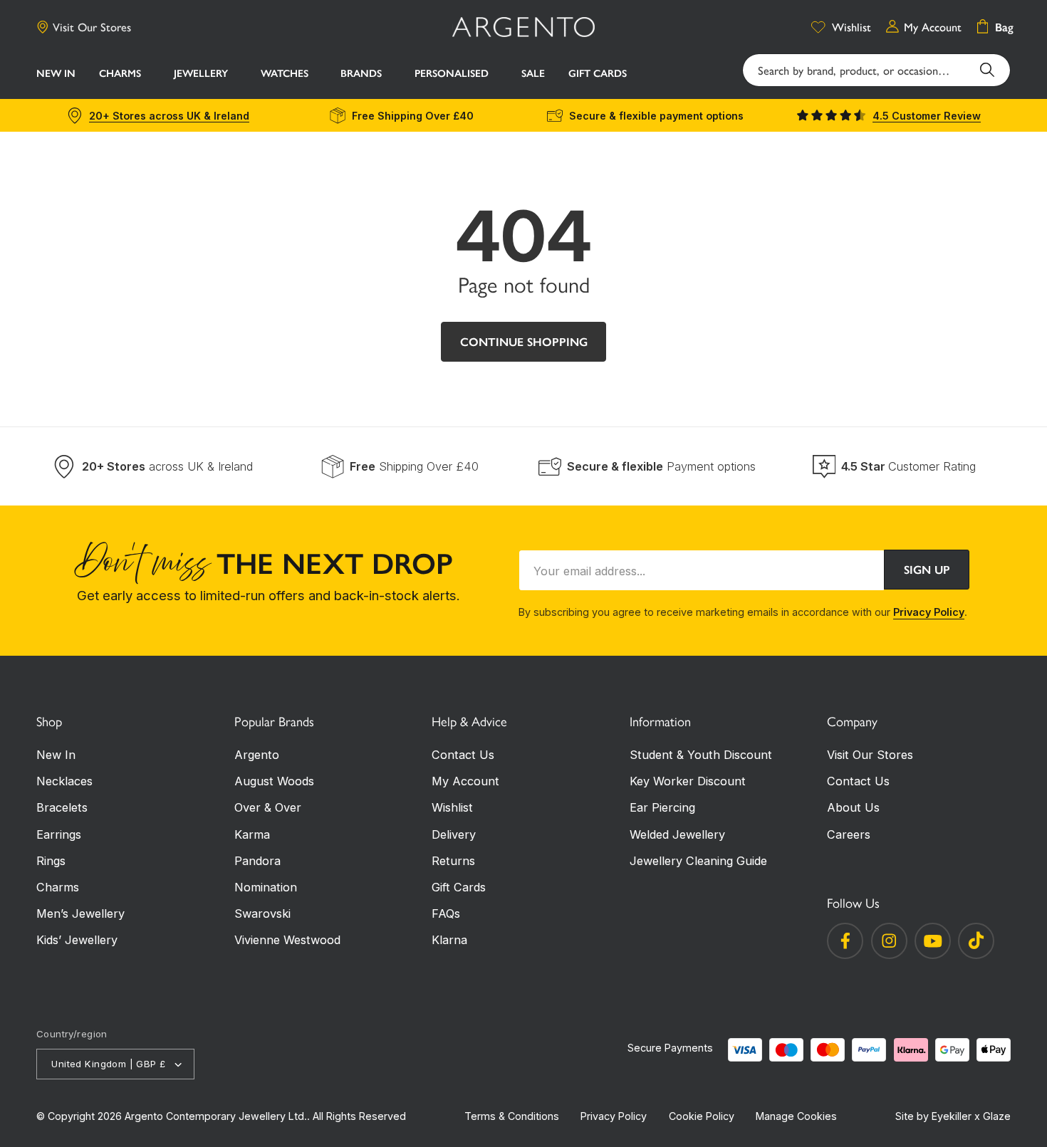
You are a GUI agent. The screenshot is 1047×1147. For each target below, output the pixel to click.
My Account (465, 781)
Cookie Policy (701, 1116)
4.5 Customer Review (926, 116)
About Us (853, 807)
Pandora (257, 861)
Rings (51, 861)
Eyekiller (952, 1116)
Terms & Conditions (511, 1116)
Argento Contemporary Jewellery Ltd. (216, 1116)
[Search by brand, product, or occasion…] (988, 70)
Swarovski (262, 913)
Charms (57, 887)
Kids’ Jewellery (77, 940)
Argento (256, 755)
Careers (848, 834)
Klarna (449, 940)
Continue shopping (524, 342)
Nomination (265, 887)
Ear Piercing (662, 807)
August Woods (274, 781)
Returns (453, 861)
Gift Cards (459, 887)
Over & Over (267, 807)
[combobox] (876, 70)
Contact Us (463, 755)
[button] (124, 75)
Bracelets (62, 807)
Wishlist (452, 807)
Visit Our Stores (92, 27)
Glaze (997, 1116)
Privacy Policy (928, 612)
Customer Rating (908, 466)
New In (55, 755)
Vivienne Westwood (287, 940)
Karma (252, 834)
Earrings (58, 834)
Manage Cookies (796, 1116)
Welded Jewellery (677, 834)
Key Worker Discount (688, 781)
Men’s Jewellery (80, 913)
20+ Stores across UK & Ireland (169, 116)
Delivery (454, 834)
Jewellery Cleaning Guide (698, 861)
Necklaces (64, 781)
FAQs (446, 913)
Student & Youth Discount (701, 755)
